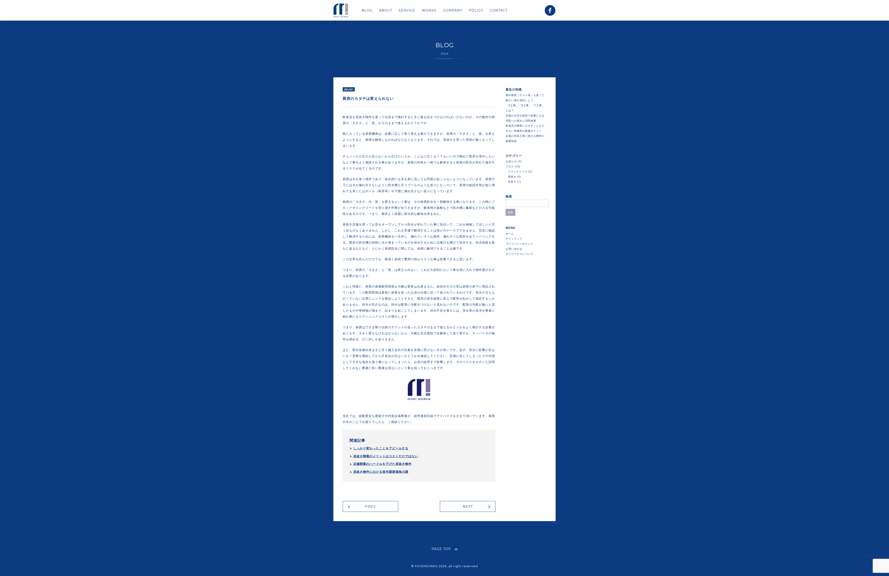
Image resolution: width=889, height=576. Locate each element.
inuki (349, 89)
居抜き (512, 176)
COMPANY (452, 10)
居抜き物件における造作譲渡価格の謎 (380, 471)
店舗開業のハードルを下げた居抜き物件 (382, 464)
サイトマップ (514, 238)
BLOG (367, 10)
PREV (370, 506)
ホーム (510, 233)
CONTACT (498, 10)
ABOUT (385, 10)
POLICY (476, 10)
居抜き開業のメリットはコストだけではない (385, 456)
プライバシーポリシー (519, 243)
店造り (512, 181)
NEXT (468, 506)
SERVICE (407, 10)
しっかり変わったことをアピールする (380, 448)
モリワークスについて (519, 254)
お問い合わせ (514, 248)
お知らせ (511, 161)
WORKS (429, 10)
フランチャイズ (517, 171)
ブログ (510, 166)
